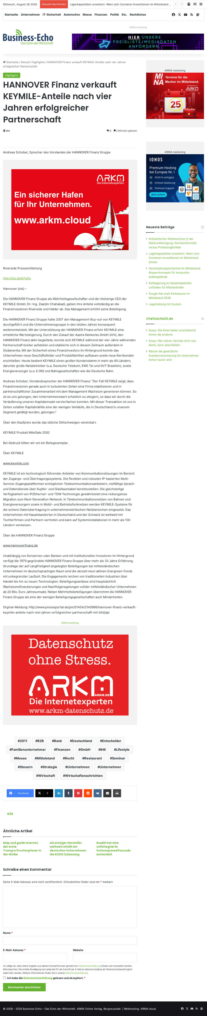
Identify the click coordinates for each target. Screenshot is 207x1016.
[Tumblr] (68, 793)
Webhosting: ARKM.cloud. (140, 1008)
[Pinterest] (78, 793)
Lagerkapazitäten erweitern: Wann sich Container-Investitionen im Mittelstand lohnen (124, 4)
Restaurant (93, 758)
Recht (69, 758)
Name (8, 932)
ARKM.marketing (138, 27)
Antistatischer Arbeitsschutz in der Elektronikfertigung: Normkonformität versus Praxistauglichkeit (172, 243)
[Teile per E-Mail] (107, 793)
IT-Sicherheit (52, 14)
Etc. (124, 14)
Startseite (11, 14)
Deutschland (82, 741)
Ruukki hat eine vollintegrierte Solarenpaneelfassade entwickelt (113, 848)
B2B (40, 741)
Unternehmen (30, 14)
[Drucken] (117, 793)
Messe (87, 14)
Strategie (50, 767)
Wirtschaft (46, 776)
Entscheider (111, 741)
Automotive (72, 14)
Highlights (38, 62)
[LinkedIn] (59, 793)
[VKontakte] (98, 793)
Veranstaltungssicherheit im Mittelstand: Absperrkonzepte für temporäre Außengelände (175, 272)
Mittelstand (46, 758)
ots (8, 130)
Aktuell (25, 62)
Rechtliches (138, 14)
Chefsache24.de (159, 318)
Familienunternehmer (29, 749)
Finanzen (101, 14)
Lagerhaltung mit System (165, 304)
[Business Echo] (28, 36)
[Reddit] (88, 793)
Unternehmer (110, 767)
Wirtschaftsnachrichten (84, 776)
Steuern (26, 767)
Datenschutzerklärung (89, 966)
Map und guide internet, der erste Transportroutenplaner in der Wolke (22, 848)
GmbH (85, 749)
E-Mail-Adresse (14, 950)
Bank (58, 741)
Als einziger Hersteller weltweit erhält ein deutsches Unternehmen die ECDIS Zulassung (68, 848)
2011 (23, 741)
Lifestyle (123, 749)
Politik (114, 14)
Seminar (118, 758)
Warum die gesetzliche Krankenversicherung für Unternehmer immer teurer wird (174, 355)
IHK (103, 749)
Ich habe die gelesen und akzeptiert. (46, 978)
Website (78, 950)
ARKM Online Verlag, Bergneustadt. (99, 1008)
